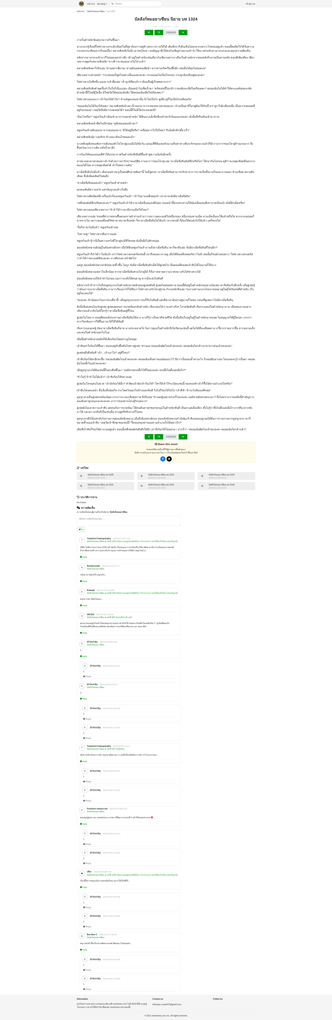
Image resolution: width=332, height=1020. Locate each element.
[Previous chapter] (149, 32)
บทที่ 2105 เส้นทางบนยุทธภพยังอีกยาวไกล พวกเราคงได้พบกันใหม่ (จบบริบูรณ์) (142, 541)
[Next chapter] (183, 32)
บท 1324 (111, 11)
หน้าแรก (91, 4)
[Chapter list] (158, 32)
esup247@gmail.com (171, 1004)
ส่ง (82, 529)
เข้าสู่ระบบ (250, 4)
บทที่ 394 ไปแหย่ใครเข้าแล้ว (119, 617)
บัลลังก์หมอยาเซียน (96, 11)
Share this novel (167, 444)
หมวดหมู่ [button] (101, 4)
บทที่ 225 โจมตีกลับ (115, 749)
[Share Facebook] (162, 459)
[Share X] (169, 459)
